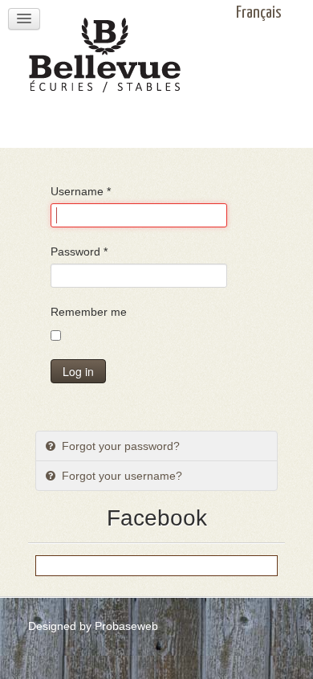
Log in (78, 371)
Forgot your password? (119, 446)
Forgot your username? (120, 475)
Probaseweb (126, 626)
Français (259, 13)
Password (79, 251)
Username (81, 191)
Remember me (89, 311)
